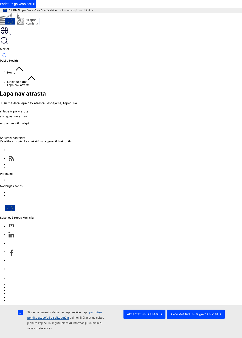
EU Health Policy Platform (24, 192)
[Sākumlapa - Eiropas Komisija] (26, 19)
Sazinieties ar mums (20, 277)
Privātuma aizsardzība (22, 293)
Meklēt (4, 49)
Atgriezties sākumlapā (15, 123)
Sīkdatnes (14, 290)
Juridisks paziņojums (21, 297)
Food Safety (15, 195)
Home (11, 72)
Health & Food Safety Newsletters (29, 164)
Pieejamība (14, 300)
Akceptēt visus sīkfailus (144, 314)
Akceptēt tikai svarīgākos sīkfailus (195, 314)
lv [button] (10, 34)
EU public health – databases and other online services (44, 167)
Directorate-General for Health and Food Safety (39, 179)
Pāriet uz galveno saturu (18, 4)
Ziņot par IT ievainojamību (24, 283)
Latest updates (17, 81)
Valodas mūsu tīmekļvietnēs (25, 287)
